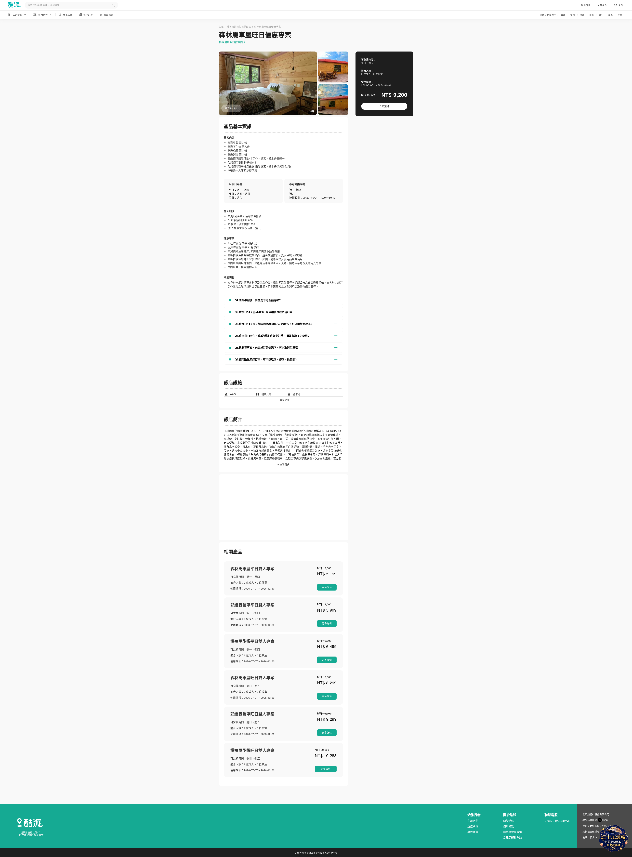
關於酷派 (508, 821)
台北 (563, 14)
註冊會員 (602, 5)
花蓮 (591, 14)
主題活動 (472, 821)
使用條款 (508, 826)
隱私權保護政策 (512, 832)
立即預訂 (384, 106)
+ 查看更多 (283, 400)
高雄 (610, 14)
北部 (221, 26)
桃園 (582, 14)
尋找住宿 (472, 832)
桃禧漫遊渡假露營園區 (239, 26)
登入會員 (618, 5)
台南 (572, 14)
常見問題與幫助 (512, 837)
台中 (601, 14)
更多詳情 (327, 587)
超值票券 (472, 826)
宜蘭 (620, 14)
